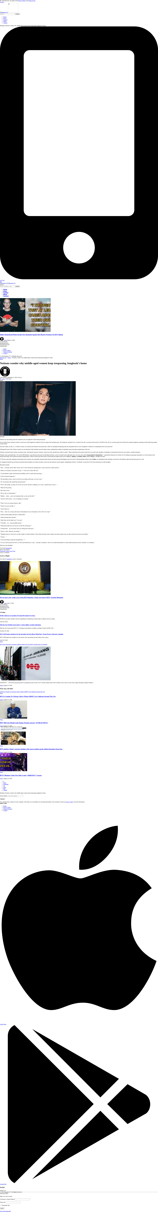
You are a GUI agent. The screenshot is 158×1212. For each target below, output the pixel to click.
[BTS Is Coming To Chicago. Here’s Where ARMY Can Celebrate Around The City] (22, 691)
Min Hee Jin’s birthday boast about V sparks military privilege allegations (20, 625)
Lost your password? (5, 1211)
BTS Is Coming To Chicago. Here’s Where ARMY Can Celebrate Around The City (28, 696)
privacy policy (69, 802)
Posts (1, 359)
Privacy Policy (22, 0)
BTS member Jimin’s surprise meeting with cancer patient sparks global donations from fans (31, 749)
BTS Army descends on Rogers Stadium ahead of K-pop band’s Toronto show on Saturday (23, 644)
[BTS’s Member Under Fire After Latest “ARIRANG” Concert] (13, 770)
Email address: (4, 796)
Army (5, 340)
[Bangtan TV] (8, 283)
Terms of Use (31, 0)
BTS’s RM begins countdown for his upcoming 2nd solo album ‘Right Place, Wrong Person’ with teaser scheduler (31, 634)
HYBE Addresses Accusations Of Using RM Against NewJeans (17, 615)
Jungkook (8, 548)
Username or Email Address (7, 1199)
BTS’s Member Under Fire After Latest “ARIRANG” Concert (21, 775)
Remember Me (6, 1205)
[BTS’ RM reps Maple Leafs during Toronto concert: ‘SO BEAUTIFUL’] (13, 718)
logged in (9, 559)
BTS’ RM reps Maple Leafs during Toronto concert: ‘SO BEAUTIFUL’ (24, 723)
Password (2, 1202)
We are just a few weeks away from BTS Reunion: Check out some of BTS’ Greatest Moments (31, 597)
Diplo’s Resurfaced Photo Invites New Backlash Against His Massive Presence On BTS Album (31, 334)
